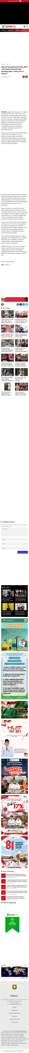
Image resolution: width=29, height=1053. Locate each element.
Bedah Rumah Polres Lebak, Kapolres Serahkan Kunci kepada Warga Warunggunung (21, 350)
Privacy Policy (14, 1022)
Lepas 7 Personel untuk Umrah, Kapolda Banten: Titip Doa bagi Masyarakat (21, 335)
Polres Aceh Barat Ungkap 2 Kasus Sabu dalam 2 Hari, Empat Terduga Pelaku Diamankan (20, 393)
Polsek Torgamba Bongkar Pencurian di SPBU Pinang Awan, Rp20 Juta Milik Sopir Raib (20, 613)
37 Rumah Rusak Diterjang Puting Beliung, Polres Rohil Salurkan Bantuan (7, 350)
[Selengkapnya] (26, 587)
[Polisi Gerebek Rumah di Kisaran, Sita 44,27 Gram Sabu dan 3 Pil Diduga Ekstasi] (7, 329)
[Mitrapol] (9, 26)
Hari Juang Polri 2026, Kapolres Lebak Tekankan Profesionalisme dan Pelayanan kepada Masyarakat (20, 379)
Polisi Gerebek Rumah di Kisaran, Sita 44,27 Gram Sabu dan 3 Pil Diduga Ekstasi (7, 335)
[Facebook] (18, 304)
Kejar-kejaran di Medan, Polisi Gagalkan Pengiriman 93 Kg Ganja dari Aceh (7, 379)
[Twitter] (20, 304)
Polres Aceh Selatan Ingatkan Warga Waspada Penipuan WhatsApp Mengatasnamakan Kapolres (6, 393)
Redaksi (14, 1007)
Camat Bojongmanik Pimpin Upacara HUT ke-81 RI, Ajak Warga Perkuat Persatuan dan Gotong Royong (17, 880)
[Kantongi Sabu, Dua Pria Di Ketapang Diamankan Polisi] (8, 606)
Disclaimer (14, 1016)
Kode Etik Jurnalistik (14, 1019)
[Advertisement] (14, 13)
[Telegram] (23, 304)
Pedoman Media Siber (14, 1013)
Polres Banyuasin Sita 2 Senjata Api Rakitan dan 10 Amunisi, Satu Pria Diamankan (20, 599)
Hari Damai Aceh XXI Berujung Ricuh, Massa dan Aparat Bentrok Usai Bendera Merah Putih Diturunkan (17, 875)
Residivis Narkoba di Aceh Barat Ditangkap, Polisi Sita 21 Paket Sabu (7, 364)
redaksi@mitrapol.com (16, 1004)
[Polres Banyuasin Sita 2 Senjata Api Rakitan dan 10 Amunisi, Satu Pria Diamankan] (21, 593)
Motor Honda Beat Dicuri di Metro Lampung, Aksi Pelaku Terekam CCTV (8, 599)
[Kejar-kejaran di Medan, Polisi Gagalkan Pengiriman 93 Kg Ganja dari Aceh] (7, 372)
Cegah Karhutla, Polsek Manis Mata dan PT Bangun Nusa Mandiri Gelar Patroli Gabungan (7, 321)
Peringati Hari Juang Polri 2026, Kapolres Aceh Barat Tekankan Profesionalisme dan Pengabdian (20, 364)
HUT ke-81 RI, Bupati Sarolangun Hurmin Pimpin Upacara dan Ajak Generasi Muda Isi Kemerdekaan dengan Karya (17, 891)
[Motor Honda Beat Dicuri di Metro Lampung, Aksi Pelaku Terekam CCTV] (8, 593)
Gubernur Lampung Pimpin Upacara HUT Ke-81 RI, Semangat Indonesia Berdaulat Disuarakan (17, 886)
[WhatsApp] (26, 304)
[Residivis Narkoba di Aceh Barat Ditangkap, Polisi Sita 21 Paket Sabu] (7, 358)
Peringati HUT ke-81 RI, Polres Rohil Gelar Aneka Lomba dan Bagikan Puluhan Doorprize (21, 321)
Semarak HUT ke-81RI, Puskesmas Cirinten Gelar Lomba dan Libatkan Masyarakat (16, 897)
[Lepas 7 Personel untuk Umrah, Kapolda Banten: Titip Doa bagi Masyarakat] (21, 329)
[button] (27, 26)
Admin (2, 76)
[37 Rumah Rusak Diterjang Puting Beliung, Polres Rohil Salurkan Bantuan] (7, 343)
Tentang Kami (14, 1010)
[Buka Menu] (24, 26)
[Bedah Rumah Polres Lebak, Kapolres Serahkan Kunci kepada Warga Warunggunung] (21, 343)
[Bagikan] (26, 77)
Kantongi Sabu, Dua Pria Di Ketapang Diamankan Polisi (7, 613)
